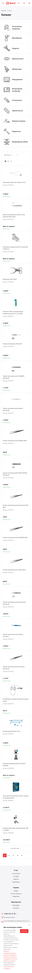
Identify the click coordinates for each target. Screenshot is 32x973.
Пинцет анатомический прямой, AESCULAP (13, 409)
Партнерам (16, 882)
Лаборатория (17, 69)
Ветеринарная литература (17, 90)
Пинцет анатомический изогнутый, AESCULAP (14, 668)
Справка (16, 888)
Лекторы (16, 908)
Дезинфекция (17, 38)
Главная (3, 10)
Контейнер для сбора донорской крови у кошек (16, 700)
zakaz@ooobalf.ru (9, 917)
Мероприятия (16, 902)
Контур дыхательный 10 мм (11, 731)
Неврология (16, 131)
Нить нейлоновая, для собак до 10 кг (14, 182)
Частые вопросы (16, 894)
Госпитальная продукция (17, 27)
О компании (16, 873)
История (16, 876)
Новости (16, 879)
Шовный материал (18, 121)
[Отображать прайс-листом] (11, 161)
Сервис (16, 891)
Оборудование (17, 79)
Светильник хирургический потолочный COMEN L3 (15, 248)
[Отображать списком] (8, 161)
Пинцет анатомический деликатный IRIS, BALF (16, 506)
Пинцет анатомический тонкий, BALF (14, 570)
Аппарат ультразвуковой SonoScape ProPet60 (14, 764)
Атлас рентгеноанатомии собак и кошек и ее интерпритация (16, 797)
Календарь (16, 905)
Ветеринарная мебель (20, 142)
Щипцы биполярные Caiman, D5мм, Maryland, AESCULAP (14, 216)
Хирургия (15, 48)
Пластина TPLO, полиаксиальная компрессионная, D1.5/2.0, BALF (13, 312)
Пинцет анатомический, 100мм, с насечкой (13, 635)
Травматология (17, 111)
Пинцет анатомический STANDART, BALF (15, 537)
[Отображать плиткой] (5, 161)
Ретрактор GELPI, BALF (10, 279)
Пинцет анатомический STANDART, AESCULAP (13, 377)
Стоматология (17, 100)
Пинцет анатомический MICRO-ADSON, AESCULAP (15, 474)
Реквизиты (16, 896)
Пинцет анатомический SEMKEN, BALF (15, 440)
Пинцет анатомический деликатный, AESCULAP (14, 603)
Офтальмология (17, 59)
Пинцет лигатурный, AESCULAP (12, 344)
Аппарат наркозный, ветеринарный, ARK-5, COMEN (16, 829)
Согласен (24, 931)
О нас (16, 870)
